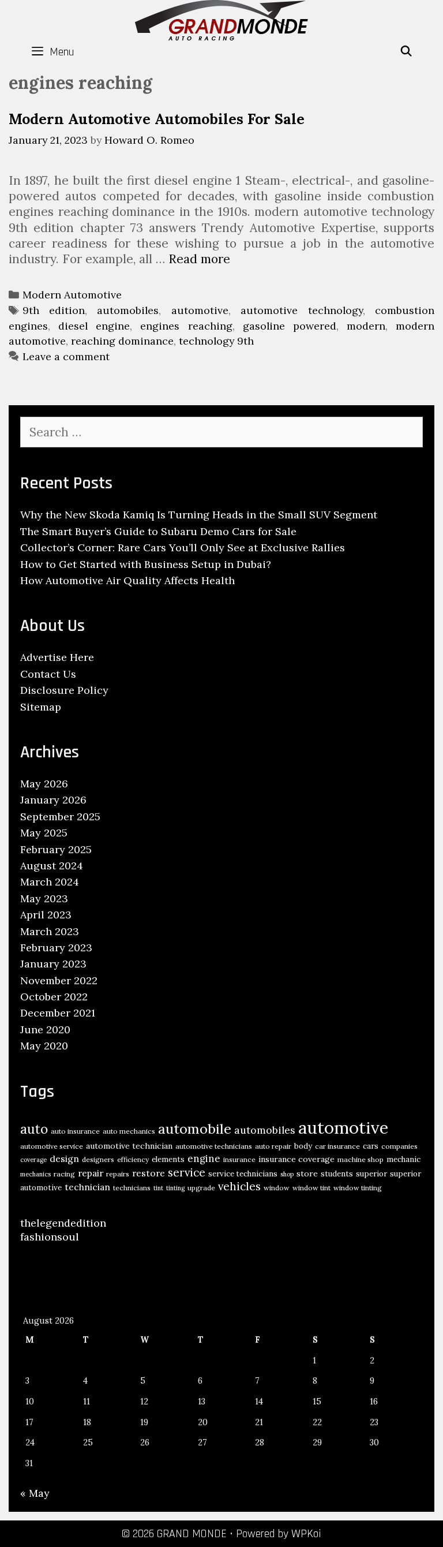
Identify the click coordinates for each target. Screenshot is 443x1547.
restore (148, 1173)
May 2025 (43, 832)
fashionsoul (49, 1236)
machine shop (360, 1159)
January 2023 (53, 963)
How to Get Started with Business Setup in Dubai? (145, 564)
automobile (194, 1129)
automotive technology (301, 310)
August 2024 (51, 865)
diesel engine (94, 325)
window (277, 1187)
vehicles (239, 1186)
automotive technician (129, 1146)
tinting (175, 1188)
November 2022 (58, 980)
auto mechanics (129, 1131)
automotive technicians (213, 1146)
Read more (199, 259)
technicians (132, 1187)
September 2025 (60, 816)
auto (34, 1128)
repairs (117, 1173)
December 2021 (57, 1012)
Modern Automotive (72, 294)
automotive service (51, 1146)
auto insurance (75, 1131)
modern (366, 325)
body (303, 1146)
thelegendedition (63, 1223)
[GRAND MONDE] (221, 19)
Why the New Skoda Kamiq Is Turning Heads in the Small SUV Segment (198, 514)
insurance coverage (296, 1159)
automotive (199, 310)
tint (158, 1188)
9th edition (53, 310)
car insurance (337, 1146)
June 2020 (45, 1029)
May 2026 (44, 783)
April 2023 (46, 914)
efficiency (133, 1159)
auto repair (273, 1146)
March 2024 (49, 881)
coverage (33, 1160)
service (186, 1172)
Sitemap (40, 706)
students (337, 1174)
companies (399, 1146)
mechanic (403, 1159)
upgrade (201, 1187)
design (64, 1158)
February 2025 (56, 849)
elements (168, 1159)
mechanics (35, 1174)
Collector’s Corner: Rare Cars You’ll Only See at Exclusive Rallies (182, 547)
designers (98, 1159)
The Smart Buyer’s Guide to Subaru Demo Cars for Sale (158, 531)
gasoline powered (289, 325)
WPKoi (306, 1533)
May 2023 (44, 898)
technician (87, 1187)
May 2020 (44, 1045)
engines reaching (186, 325)
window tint (311, 1187)
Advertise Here (57, 657)
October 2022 (54, 996)
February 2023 (56, 947)
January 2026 (53, 799)
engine (203, 1158)
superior (371, 1174)
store (307, 1173)
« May (35, 1493)
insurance (239, 1159)
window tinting (357, 1187)
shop (287, 1174)
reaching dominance (122, 340)
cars (370, 1146)
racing (64, 1173)
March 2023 (49, 931)
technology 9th (216, 340)
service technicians (242, 1174)
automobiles (128, 310)
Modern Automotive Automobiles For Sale (157, 119)
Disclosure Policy (64, 690)
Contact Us (48, 674)
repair (90, 1173)
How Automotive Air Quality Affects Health (127, 580)
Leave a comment (66, 356)
